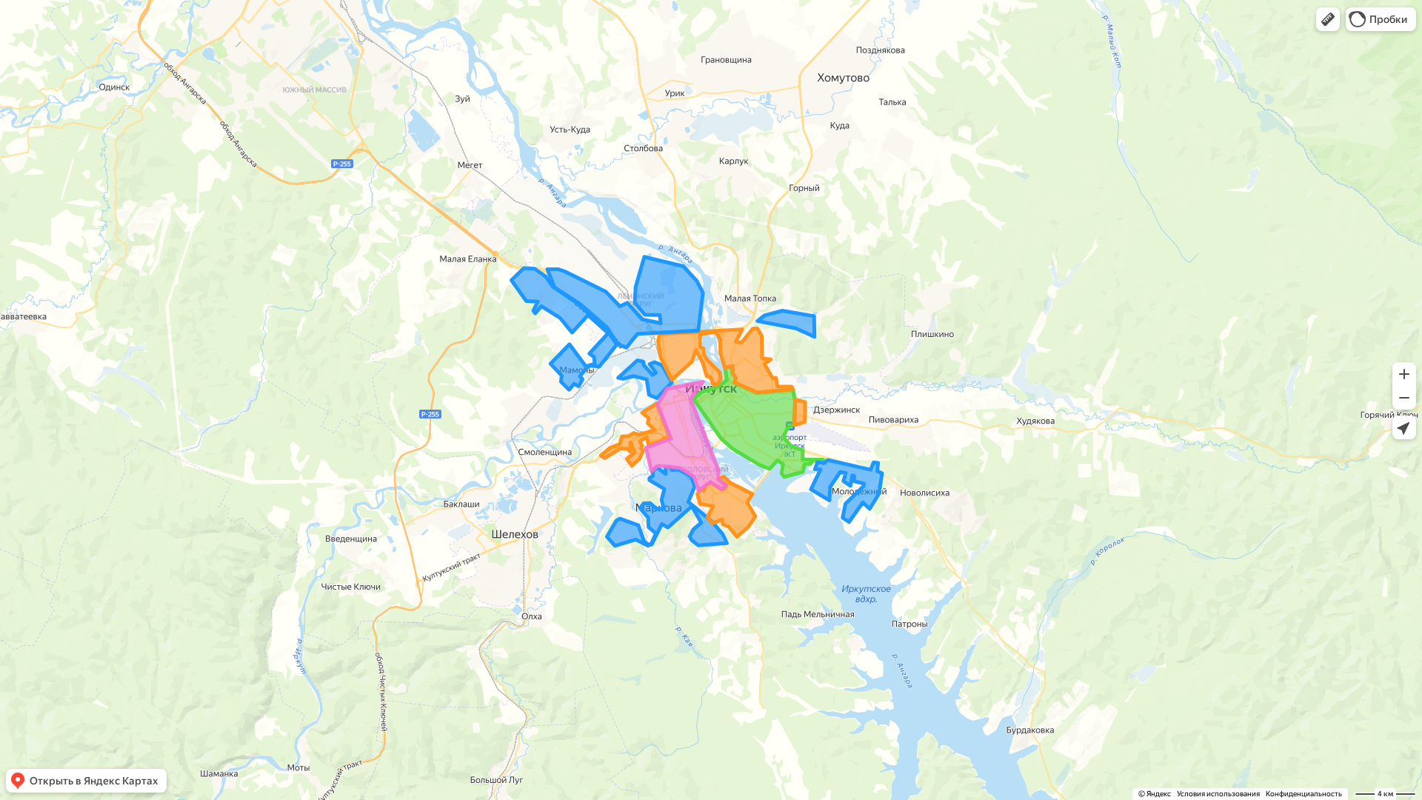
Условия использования (1218, 794)
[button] (1328, 19)
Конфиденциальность (1304, 794)
